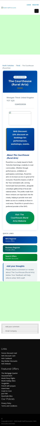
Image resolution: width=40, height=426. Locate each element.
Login (29, 5)
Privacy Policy (6, 403)
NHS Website (6, 364)
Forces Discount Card (9, 353)
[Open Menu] (36, 11)
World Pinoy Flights (8, 378)
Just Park (4, 393)
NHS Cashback (6, 358)
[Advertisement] (20, 35)
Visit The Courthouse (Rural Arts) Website (19, 217)
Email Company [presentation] (11, 331)
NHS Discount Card (8, 356)
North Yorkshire (8, 65)
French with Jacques (8, 386)
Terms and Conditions (9, 406)
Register (35, 5)
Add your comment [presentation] (12, 327)
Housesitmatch (6, 376)
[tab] (20, 326)
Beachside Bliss (7, 396)
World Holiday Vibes (8, 381)
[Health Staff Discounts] (8, 7)
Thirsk (18, 65)
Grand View (5, 388)
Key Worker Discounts (9, 361)
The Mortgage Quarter (9, 373)
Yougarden (5, 383)
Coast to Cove (6, 391)
